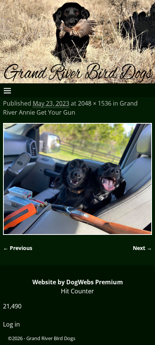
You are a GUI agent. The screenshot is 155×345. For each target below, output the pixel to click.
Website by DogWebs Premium (77, 282)
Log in (11, 324)
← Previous (17, 247)
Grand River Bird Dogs (50, 338)
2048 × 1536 (94, 103)
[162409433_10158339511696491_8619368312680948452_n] (77, 179)
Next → (142, 247)
